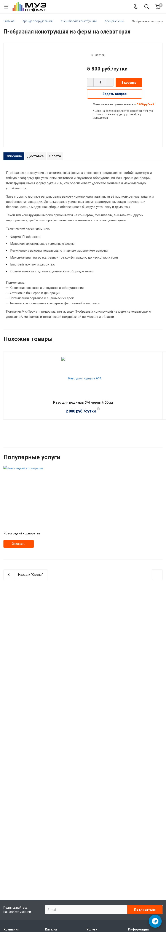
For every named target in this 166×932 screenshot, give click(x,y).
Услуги (91, 929)
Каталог (51, 929)
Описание (14, 156)
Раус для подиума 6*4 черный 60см (83, 402)
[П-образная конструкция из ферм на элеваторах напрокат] (43, 95)
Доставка (35, 156)
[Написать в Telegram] (155, 921)
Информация (138, 929)
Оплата (55, 156)
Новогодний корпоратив (21, 533)
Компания (11, 929)
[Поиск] (146, 7)
